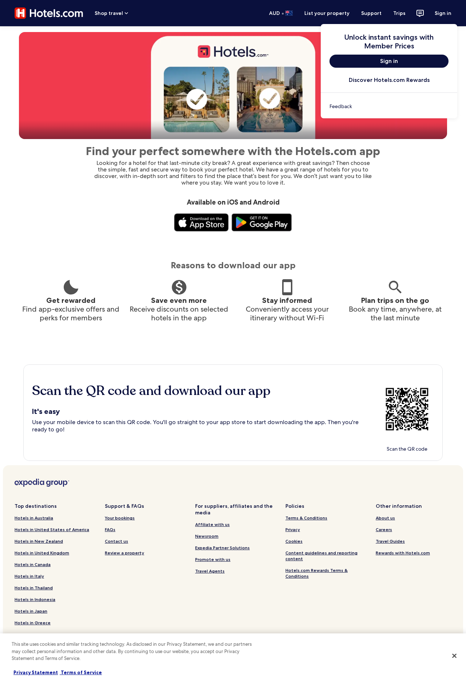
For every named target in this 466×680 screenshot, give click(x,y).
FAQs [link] (110, 529)
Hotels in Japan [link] (31, 611)
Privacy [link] (292, 529)
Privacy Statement (35, 672)
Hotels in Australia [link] (34, 518)
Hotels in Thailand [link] (34, 587)
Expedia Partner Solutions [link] (222, 547)
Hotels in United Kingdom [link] (42, 553)
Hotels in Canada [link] (33, 564)
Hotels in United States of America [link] (52, 529)
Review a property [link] (124, 553)
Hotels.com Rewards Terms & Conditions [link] (316, 573)
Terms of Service (81, 672)
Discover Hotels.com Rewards (389, 79)
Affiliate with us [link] (212, 524)
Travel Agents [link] (210, 571)
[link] (389, 106)
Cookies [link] (294, 541)
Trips (399, 13)
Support (371, 13)
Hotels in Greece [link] (33, 622)
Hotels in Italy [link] (29, 576)
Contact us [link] (116, 541)
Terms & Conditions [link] (306, 518)
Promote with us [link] (212, 559)
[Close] (454, 656)
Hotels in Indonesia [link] (35, 599)
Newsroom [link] (206, 536)
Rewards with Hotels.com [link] (403, 553)
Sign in (443, 13)
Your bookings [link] (120, 518)
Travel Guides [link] (390, 541)
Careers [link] (384, 529)
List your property (327, 13)
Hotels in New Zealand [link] (39, 541)
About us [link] (385, 518)
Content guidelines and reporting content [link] (321, 555)
